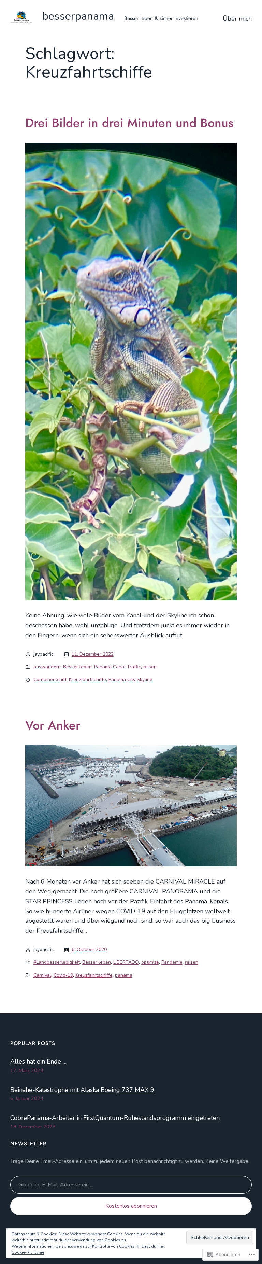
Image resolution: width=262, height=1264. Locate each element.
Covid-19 (63, 975)
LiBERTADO (126, 962)
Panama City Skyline (130, 679)
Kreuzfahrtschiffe (87, 679)
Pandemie (172, 962)
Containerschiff (50, 679)
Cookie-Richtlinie (28, 1252)
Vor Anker (52, 725)
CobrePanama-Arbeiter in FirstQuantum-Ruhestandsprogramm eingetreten (115, 1118)
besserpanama (78, 16)
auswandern (47, 667)
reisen (150, 667)
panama (123, 975)
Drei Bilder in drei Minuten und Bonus (129, 122)
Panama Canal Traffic (117, 667)
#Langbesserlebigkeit (56, 962)
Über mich (237, 19)
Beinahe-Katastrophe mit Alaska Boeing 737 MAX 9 (82, 1090)
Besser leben (77, 667)
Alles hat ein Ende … (38, 1061)
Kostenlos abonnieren (131, 1206)
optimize (150, 962)
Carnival (42, 975)
